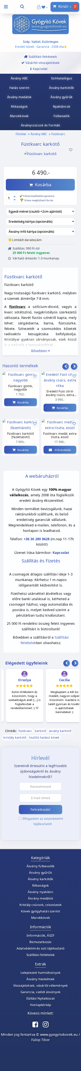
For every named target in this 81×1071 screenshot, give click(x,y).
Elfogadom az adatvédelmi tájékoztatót (43, 821)
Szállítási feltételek (40, 955)
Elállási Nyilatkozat (40, 998)
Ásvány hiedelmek (40, 979)
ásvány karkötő (60, 731)
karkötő (40, 731)
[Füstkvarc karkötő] (40, 159)
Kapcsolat (61, 552)
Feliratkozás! (41, 809)
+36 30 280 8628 (37, 539)
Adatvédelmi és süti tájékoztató (40, 948)
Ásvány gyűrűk (40, 872)
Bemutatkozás (40, 942)
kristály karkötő (14, 737)
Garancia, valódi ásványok (41, 992)
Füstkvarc (58, 134)
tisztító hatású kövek (44, 737)
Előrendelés (61, 450)
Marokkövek (40, 917)
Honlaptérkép (40, 1005)
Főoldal (21, 134)
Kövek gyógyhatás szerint (40, 911)
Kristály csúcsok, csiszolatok (40, 905)
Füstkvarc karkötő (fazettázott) (20, 435)
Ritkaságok (40, 885)
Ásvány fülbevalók (40, 866)
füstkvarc (25, 731)
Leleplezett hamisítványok (41, 972)
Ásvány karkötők (40, 879)
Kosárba (42, 184)
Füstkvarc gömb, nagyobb (20, 387)
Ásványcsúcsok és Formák (40, 125)
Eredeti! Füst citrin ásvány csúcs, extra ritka (60, 393)
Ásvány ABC (39, 134)
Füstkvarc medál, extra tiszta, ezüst (59, 435)
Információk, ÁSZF (40, 935)
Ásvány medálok (40, 898)
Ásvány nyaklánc (40, 892)
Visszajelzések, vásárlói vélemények (40, 985)
